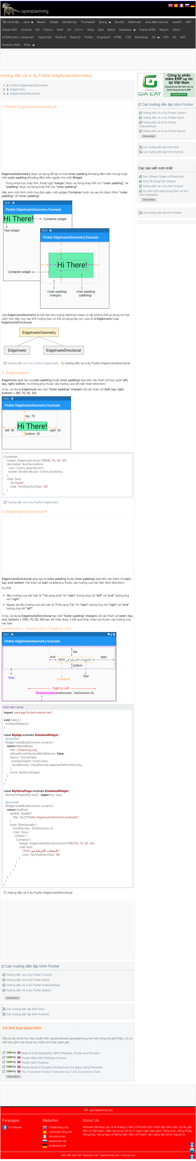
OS (154, 37)
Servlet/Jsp (69, 22)
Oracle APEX (147, 29)
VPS (166, 37)
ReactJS (75, 37)
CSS (128, 37)
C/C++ (79, 29)
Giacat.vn (179, 1134)
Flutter (88, 37)
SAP (182, 37)
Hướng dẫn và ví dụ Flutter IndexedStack (33, 985)
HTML (118, 37)
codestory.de (57, 1145)
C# (69, 29)
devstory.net (56, 1136)
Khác (27, 45)
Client (176, 29)
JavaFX (177, 22)
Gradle (54, 22)
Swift (60, 29)
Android (26, 29)
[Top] (192, 1145)
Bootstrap (141, 37)
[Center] (192, 1151)
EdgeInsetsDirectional (24, 93)
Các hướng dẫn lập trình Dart (25, 1009)
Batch (111, 29)
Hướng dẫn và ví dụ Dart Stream (163, 186)
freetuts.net (90, 1155)
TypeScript (45, 37)
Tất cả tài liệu (10, 22)
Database (125, 29)
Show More (12, 997)
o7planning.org (58, 1127)
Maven (41, 22)
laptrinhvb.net (110, 1155)
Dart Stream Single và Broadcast (163, 176)
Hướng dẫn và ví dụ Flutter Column (29, 974)
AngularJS (103, 37)
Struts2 (119, 22)
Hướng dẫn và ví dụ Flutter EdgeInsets (32, 363)
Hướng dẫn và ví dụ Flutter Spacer (28, 990)
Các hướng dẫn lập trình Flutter (32, 966)
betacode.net (57, 1141)
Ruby (90, 29)
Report (163, 29)
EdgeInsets (17, 89)
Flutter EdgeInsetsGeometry (29, 85)
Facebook (15, 1127)
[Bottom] (192, 1157)
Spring (103, 22)
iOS (37, 29)
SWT (188, 22)
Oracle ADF (9, 29)
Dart (101, 29)
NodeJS (61, 37)
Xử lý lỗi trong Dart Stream (159, 181)
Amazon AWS (11, 45)
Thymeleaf (88, 22)
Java (26, 22)
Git (174, 37)
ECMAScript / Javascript (18, 37)
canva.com (128, 1155)
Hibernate (134, 22)
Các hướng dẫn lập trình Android (27, 1014)
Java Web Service (156, 22)
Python (48, 29)
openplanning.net (60, 1132)
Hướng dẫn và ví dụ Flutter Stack (27, 980)
